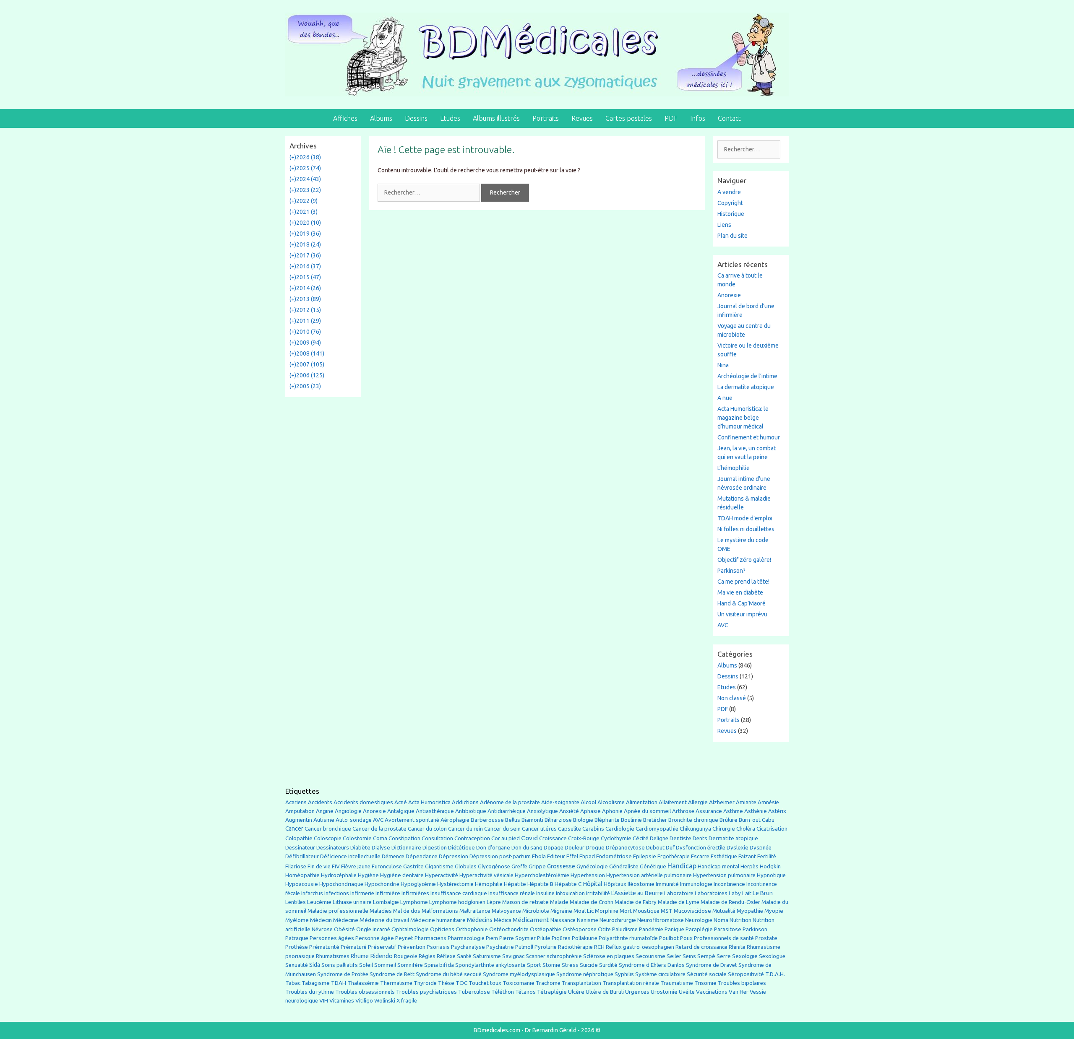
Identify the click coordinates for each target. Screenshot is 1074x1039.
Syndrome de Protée (342, 974)
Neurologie (698, 920)
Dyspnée (761, 847)
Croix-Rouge (584, 838)
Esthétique (724, 856)
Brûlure (728, 820)
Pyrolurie (545, 947)
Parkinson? (731, 570)
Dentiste (680, 838)
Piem (492, 938)
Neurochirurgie (618, 920)
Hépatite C (568, 884)
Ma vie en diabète (740, 592)
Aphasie (590, 811)
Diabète (360, 847)
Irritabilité (598, 893)
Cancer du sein (502, 829)
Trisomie (705, 982)
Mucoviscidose (692, 910)
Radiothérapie (575, 947)
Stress (570, 965)
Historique (730, 213)
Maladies (381, 911)
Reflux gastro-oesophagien (640, 947)
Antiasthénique (435, 811)
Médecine (345, 920)
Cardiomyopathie (657, 829)
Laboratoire (678, 893)
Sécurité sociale (707, 974)
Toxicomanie (518, 983)
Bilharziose (558, 820)
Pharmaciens (430, 938)
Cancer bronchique (328, 829)
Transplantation (581, 983)
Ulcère (576, 992)
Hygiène (368, 875)
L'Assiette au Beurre (637, 893)
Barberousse (487, 819)
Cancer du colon (427, 829)
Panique (674, 929)
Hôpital (592, 884)
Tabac (292, 982)
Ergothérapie (673, 856)
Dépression (453, 856)
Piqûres (561, 938)
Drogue (595, 847)
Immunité (667, 884)
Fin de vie (319, 866)
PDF (671, 118)
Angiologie (348, 811)
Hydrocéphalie (339, 875)
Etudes (450, 118)
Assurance (709, 811)
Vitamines (341, 1000)
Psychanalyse (468, 946)
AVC (722, 625)
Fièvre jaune (355, 866)
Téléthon (502, 992)
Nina (723, 365)
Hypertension (588, 875)
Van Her (738, 992)
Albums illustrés (496, 118)
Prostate (766, 938)
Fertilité (766, 856)
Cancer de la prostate (379, 829)
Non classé (731, 698)
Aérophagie (455, 820)
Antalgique (400, 811)
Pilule (543, 938)
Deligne (659, 838)
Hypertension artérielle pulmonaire (649, 875)
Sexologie (745, 956)
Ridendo (381, 955)
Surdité (608, 964)
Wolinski (384, 1000)
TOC (461, 983)
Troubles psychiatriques (426, 992)
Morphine (606, 911)
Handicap (681, 866)
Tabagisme (316, 982)
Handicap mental (718, 866)
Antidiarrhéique (506, 811)
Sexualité (296, 965)
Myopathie (750, 911)
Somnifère (410, 965)
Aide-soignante (560, 802)
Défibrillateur (302, 856)
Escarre (700, 856)
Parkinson (755, 929)
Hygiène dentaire (402, 875)
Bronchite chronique (693, 820)
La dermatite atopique (745, 387)
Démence (393, 856)
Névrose (322, 929)
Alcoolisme (611, 802)
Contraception (472, 838)
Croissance (553, 838)
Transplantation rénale (630, 983)
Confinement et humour (748, 437)
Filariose (295, 866)
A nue (725, 398)
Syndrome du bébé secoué (449, 974)
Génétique (653, 866)
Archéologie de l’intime (747, 376)
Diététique (461, 847)
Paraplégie (699, 929)
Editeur (556, 856)
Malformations (440, 911)
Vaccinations (711, 991)
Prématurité (324, 947)
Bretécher (655, 820)
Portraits (545, 118)
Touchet (479, 983)
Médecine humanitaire (438, 920)
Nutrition (740, 920)
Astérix (777, 811)
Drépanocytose (625, 847)
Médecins (480, 919)
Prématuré (354, 947)
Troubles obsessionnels (365, 992)
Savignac (513, 956)
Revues (582, 118)
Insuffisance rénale (511, 893)
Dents (700, 838)
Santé (464, 956)
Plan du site (732, 235)
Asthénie (755, 811)
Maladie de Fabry (636, 902)
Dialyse (381, 847)
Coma (380, 838)
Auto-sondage (354, 820)
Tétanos (525, 992)
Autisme (323, 819)
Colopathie (299, 838)
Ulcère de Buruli (605, 992)
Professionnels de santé (724, 938)
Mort (626, 911)
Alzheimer (722, 802)
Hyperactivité (441, 875)
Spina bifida (439, 965)
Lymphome (414, 902)
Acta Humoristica (429, 802)
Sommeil (385, 965)
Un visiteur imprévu (742, 614)
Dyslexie (737, 847)
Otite (604, 929)
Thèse (446, 982)
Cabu (768, 820)
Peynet (404, 938)
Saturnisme (487, 956)
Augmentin (298, 820)
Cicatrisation (771, 829)
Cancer (294, 828)
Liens (724, 224)
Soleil (366, 965)
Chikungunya (695, 829)
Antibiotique (470, 811)
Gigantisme (439, 866)
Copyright (730, 203)
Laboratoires (711, 893)
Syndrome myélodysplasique (519, 974)
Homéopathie (302, 875)
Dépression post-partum (500, 856)
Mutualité (723, 911)
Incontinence (729, 884)
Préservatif (382, 946)
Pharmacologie (466, 938)
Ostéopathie (545, 929)
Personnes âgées (332, 938)
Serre (724, 956)
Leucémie (319, 902)
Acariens (296, 802)
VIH (323, 1000)
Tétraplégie (552, 992)
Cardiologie (619, 829)
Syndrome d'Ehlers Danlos (652, 965)
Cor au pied (505, 838)
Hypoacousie (301, 884)
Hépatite (515, 884)
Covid (529, 838)
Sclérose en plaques (608, 956)
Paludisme (625, 929)
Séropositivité (746, 974)
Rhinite (737, 947)
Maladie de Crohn (591, 902)
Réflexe (446, 956)
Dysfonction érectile (700, 847)
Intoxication (570, 893)
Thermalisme (396, 983)
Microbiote (535, 911)
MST (667, 911)
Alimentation (641, 802)
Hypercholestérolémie (542, 875)
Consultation (437, 838)
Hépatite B (540, 884)
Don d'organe (493, 847)
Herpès (749, 866)
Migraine (561, 911)
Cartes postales (628, 118)
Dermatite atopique (733, 838)
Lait (746, 893)
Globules (466, 866)
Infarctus (312, 893)
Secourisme (650, 956)
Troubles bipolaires (742, 983)
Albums (381, 118)
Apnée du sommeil (647, 811)
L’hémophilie (733, 468)
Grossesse (561, 866)
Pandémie (651, 929)
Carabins (593, 829)
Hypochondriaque (341, 884)
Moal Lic (583, 911)
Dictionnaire (406, 847)
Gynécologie (592, 866)
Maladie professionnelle (338, 911)
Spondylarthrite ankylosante (490, 965)
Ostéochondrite (509, 929)
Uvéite (687, 992)
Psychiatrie (500, 946)
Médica (502, 920)
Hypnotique (771, 875)
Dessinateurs (332, 847)
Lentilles (295, 902)
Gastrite (413, 866)
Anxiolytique (542, 811)
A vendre (729, 192)
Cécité (641, 838)
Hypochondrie (382, 884)
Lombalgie (386, 902)
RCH (599, 947)
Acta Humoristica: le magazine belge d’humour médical (743, 417)
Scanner (535, 956)
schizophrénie (564, 956)
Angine (325, 811)
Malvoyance (506, 911)
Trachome (548, 983)
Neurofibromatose (660, 920)
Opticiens (442, 929)
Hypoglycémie (418, 884)
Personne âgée (374, 938)
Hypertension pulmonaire (724, 875)
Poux (686, 938)
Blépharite (607, 820)
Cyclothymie (616, 838)
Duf (670, 847)
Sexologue (772, 956)
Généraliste (624, 866)
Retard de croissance (701, 947)
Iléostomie (641, 884)
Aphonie (612, 811)
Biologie (583, 820)
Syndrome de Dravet (711, 965)
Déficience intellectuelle (350, 856)
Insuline (545, 893)
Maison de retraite (525, 902)
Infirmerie (362, 893)
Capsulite (569, 829)
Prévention (411, 946)
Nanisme (587, 920)
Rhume (360, 956)
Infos (697, 118)
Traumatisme (676, 983)
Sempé (706, 956)
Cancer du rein (465, 829)
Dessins (416, 118)
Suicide (589, 964)
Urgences (637, 991)
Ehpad (587, 856)
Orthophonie (472, 929)
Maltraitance (474, 911)
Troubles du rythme (309, 992)
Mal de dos (406, 911)
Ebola (539, 856)
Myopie (773, 911)
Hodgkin (770, 866)
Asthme (733, 811)
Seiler (674, 956)
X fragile (406, 1000)
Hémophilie (489, 884)
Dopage (553, 847)
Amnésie (768, 802)
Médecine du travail (384, 920)
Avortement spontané (412, 820)
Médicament (531, 919)
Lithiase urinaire (352, 902)
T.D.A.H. (775, 974)
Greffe (519, 866)
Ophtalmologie (410, 929)
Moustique (646, 911)
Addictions (465, 802)
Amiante (746, 802)
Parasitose (727, 929)
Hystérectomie (455, 884)
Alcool (588, 802)
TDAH (338, 983)
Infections (336, 893)
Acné (400, 802)
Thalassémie (363, 983)
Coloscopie (327, 838)
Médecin (321, 920)
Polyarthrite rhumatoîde (628, 938)
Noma (721, 920)
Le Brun (763, 893)
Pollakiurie (584, 938)
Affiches (345, 118)
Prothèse (296, 947)
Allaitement (673, 802)
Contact (729, 118)
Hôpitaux (615, 884)
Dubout (655, 847)
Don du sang (526, 847)
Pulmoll (524, 947)
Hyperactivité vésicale (486, 875)
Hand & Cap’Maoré (741, 603)
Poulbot (669, 938)
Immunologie (696, 884)
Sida (314, 964)
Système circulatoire (660, 974)
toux (495, 983)
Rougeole (405, 956)
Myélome (297, 920)
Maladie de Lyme (678, 902)
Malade (559, 902)
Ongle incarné (373, 929)
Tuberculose (474, 992)
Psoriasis (438, 947)
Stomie (551, 965)
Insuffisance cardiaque (458, 893)
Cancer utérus (539, 829)
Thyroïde (425, 983)
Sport (534, 964)
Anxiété (569, 811)
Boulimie (631, 820)
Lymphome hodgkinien (457, 902)
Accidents (320, 802)
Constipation (404, 838)
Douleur (574, 847)
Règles (427, 956)
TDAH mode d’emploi (744, 518)
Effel (572, 856)
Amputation (300, 811)
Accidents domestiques (363, 802)
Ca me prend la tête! (743, 581)
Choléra (745, 829)
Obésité (344, 929)
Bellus (512, 819)
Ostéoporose (580, 929)
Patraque (296, 938)
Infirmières (415, 893)
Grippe (537, 866)
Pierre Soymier (517, 938)
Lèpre (494, 902)
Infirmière (387, 893)
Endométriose (614, 856)
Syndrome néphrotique (584, 974)
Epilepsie (644, 856)
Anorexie (729, 295)
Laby (735, 893)
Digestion (434, 847)
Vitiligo (364, 1000)
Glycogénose (494, 866)
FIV (336, 866)
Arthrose (683, 811)
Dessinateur (300, 847)
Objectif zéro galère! (744, 559)
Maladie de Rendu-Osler (730, 902)
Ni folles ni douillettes (745, 529)
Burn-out (750, 820)
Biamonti (532, 820)
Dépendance (422, 856)
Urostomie (664, 992)
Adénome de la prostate (510, 802)
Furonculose (387, 866)
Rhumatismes (332, 956)
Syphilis (624, 974)
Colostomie (357, 838)
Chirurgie (723, 829)
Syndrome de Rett (392, 974)
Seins (689, 956)
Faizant (747, 856)
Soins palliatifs (339, 965)
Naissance (563, 920)
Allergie (698, 802)
